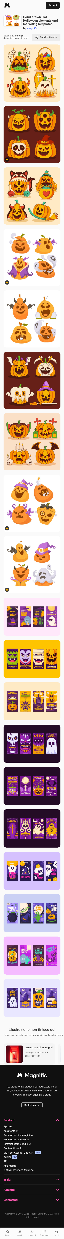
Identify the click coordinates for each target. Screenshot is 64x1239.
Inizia (7, 1179)
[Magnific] (7, 5)
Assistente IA (11, 1131)
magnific (32, 28)
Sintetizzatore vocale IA (17, 1144)
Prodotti (9, 1120)
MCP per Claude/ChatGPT (22, 1152)
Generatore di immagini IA (18, 1135)
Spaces (8, 1126)
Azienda (9, 1189)
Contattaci (11, 1200)
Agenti (10, 1157)
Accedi (53, 5)
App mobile (10, 1165)
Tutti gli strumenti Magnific (19, 1170)
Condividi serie (48, 37)
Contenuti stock (13, 1148)
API (5, 1161)
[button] (32, 1105)
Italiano (32, 1105)
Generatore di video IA (16, 1139)
